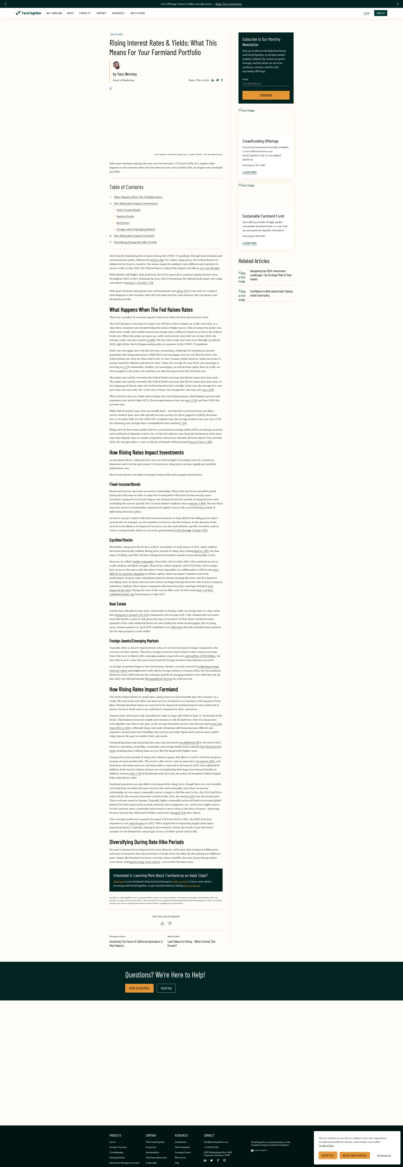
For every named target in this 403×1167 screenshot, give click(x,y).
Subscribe (266, 95)
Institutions (138, 13)
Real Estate (122, 222)
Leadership (151, 1162)
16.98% (151, 340)
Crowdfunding (116, 1152)
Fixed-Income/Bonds (128, 210)
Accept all (328, 1155)
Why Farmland (54, 13)
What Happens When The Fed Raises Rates (138, 197)
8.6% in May (157, 260)
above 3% (182, 291)
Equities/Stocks (125, 216)
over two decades (209, 268)
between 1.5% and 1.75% (139, 282)
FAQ (177, 1162)
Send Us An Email (139, 988)
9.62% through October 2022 (191, 530)
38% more (176, 627)
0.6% (191, 796)
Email (245, 79)
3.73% (182, 423)
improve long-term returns (144, 862)
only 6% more (137, 823)
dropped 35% (178, 812)
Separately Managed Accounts (124, 1162)
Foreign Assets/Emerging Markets (135, 229)
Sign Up (381, 13)
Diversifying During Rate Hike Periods (135, 242)
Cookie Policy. (327, 1145)
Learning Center (183, 1152)
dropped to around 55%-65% (131, 615)
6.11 (125, 367)
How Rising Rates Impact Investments (136, 203)
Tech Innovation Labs (156, 1157)
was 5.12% (191, 400)
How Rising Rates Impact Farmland (134, 235)
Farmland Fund (116, 1157)
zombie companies (142, 561)
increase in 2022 (205, 761)
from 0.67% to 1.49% (200, 442)
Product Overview (118, 1147)
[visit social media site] (205, 1160)
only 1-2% (135, 773)
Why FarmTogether (155, 1141)
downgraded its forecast (159, 678)
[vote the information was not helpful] (169, 924)
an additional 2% (189, 742)
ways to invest (192, 885)
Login (366, 13)
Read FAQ (166, 988)
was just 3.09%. (197, 503)
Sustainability (152, 1152)
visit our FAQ (180, 881)
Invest (70, 13)
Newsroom (180, 1157)
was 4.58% (208, 389)
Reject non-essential (355, 1155)
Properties (151, 1147)
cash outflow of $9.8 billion (199, 656)
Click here (119, 881)
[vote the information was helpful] (163, 924)
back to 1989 (201, 551)
